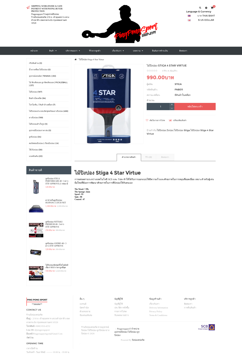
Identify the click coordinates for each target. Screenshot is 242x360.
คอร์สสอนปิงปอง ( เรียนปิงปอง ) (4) (44, 143)
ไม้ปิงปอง (161, 130)
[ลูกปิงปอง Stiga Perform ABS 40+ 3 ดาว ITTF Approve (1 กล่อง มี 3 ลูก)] (36, 187)
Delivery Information (158, 307)
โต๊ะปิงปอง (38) (35, 149)
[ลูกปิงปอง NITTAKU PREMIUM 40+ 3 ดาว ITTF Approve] (36, 230)
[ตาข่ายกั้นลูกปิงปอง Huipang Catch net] (36, 208)
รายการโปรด (120, 311)
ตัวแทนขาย (85, 311)
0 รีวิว (164, 71)
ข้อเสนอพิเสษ (86, 315)
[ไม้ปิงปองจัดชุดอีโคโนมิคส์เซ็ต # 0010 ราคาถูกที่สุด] (36, 273)
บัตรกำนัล (84, 307)
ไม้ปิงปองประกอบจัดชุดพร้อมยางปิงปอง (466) (48, 111)
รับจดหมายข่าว (121, 315)
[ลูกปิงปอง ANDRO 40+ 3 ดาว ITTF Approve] (36, 251)
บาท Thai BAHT (206, 15)
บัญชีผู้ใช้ (118, 304)
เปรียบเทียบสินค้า (180, 120)
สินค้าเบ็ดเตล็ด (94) (37, 98)
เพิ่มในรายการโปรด (157, 120)
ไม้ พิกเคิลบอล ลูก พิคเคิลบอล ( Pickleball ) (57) (48, 84)
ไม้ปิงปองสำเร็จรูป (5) (38, 124)
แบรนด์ (83, 304)
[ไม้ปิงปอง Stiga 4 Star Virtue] (109, 104)
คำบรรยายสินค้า (129, 157)
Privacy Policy (155, 311)
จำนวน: (151, 100)
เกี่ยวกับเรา (154, 304)
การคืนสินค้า (190, 307)
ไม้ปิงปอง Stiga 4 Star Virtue (91, 59)
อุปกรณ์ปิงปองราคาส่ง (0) (40, 130)
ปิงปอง (170, 130)
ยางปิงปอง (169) (36, 117)
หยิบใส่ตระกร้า (195, 106)
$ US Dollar (206, 19)
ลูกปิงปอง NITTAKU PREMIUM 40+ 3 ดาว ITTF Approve (54, 224)
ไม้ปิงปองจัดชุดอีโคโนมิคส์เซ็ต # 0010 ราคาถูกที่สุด (56, 266)
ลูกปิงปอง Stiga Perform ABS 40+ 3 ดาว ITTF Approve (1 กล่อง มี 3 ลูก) (56, 181)
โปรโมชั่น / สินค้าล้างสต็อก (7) (42, 104)
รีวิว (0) (148, 157)
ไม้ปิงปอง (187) (35, 92)
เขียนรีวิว (173, 71)
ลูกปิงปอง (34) (35, 137)
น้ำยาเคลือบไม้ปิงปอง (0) (40, 69)
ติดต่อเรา (165, 157)
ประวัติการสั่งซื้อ (121, 307)
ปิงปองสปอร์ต (138, 340)
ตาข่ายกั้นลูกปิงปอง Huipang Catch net (55, 201)
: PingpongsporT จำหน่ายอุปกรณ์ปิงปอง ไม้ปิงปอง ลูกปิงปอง (127, 332)
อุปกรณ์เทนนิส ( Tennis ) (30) (42, 76)
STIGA (178, 84)
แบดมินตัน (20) (35, 156)
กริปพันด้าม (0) (35, 63)
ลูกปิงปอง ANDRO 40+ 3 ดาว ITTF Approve (55, 244)
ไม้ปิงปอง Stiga (182, 130)
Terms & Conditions (158, 315)
